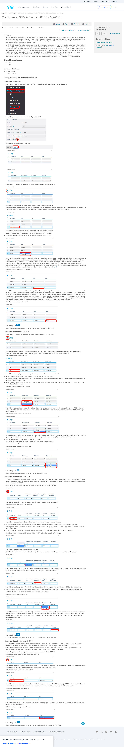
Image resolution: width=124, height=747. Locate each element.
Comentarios (115, 33)
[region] (26, 741)
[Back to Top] (83, 723)
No (104, 33)
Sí (97, 33)
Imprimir (87, 24)
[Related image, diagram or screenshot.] (16, 114)
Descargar (77, 24)
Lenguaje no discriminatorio (67, 30)
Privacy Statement (8, 743)
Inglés (67, 24)
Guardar (57, 24)
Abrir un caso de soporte (103, 42)
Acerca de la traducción (85, 30)
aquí (55, 267)
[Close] (51, 738)
